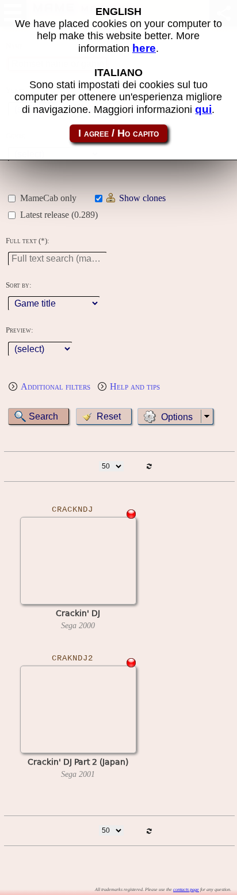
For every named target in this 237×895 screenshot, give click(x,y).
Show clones (142, 198)
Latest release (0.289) (59, 215)
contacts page (186, 889)
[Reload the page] (148, 466)
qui (203, 109)
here (144, 48)
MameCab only (48, 198)
